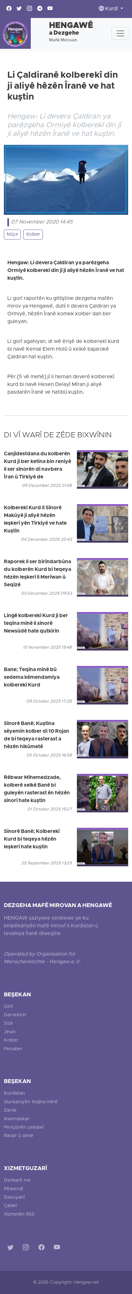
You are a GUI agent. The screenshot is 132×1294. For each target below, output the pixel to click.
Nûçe (12, 235)
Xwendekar (16, 1119)
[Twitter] (11, 1248)
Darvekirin (15, 1015)
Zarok (10, 1110)
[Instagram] (27, 1248)
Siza (8, 1023)
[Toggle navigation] (120, 33)
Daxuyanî (14, 1197)
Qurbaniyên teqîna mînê (31, 1102)
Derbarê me (17, 1180)
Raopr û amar (19, 1136)
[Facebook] (42, 1248)
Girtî (8, 1007)
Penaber (13, 1049)
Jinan (10, 1032)
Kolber (33, 235)
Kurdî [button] (111, 9)
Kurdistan (14, 1093)
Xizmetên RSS (19, 1214)
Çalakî (10, 1206)
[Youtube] (58, 1248)
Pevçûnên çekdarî (24, 1127)
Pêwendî (13, 1189)
